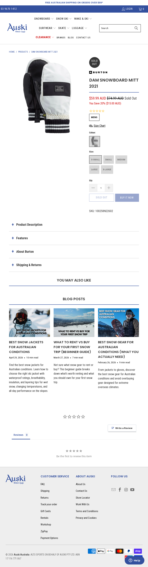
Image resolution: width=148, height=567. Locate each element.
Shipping (45, 490)
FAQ (43, 484)
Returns (45, 497)
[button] (44, 19)
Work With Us (82, 504)
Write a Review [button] (123, 428)
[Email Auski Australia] (113, 490)
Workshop (46, 524)
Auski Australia (21, 554)
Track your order (49, 504)
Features (22, 238)
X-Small (95, 159)
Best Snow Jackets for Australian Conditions (26, 347)
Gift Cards (46, 511)
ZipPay (44, 531)
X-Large (107, 169)
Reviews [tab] (18, 434)
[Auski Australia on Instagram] (126, 490)
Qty (90, 180)
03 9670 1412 (9, 8)
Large (94, 169)
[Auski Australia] (17, 28)
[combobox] (120, 28)
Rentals (44, 517)
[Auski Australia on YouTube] (132, 490)
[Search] (136, 28)
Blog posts (74, 299)
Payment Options (49, 538)
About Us (80, 484)
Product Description (29, 224)
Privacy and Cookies (86, 517)
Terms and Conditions (87, 511)
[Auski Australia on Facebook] (120, 490)
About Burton (25, 251)
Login (129, 8)
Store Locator (83, 497)
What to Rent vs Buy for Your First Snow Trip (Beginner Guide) (72, 347)
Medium (121, 159)
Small (108, 159)
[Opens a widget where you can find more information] (134, 560)
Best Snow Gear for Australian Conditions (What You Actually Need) (118, 349)
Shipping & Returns (29, 265)
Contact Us (81, 490)
